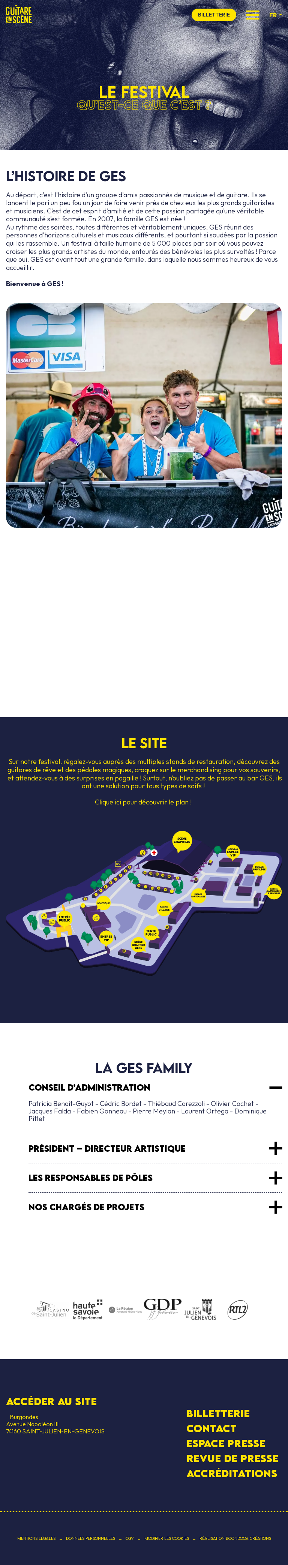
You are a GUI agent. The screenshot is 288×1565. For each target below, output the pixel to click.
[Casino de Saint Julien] (50, 1310)
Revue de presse (232, 1458)
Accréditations (231, 1473)
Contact (211, 1428)
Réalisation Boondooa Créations (235, 1538)
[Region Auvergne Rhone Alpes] (125, 1310)
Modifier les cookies (166, 1538)
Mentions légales (36, 1538)
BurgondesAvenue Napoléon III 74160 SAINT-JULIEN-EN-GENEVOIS (55, 1424)
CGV (130, 1538)
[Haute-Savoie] (87, 1310)
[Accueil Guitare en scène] (19, 15)
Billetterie (218, 1413)
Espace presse (225, 1443)
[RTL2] (237, 1310)
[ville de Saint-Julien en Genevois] (200, 1310)
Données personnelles (90, 1538)
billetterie (214, 14)
